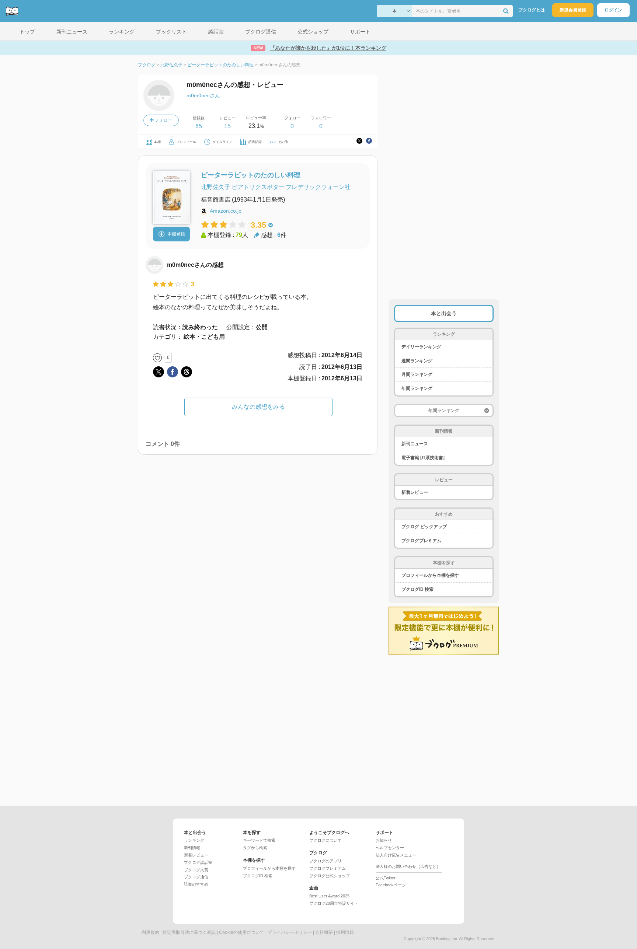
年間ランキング (416, 388)
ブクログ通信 (196, 877)
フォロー (162, 120)
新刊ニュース (414, 443)
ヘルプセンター (390, 847)
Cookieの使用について (241, 932)
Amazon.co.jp (225, 211)
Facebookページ (391, 885)
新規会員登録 (573, 10)
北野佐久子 (215, 187)
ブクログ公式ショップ (329, 875)
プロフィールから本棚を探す (430, 575)
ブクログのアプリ (325, 861)
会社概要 (324, 932)
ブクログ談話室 (198, 862)
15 (227, 126)
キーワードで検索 (259, 840)
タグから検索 (255, 847)
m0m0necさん (203, 95)
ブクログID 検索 (417, 589)
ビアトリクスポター (258, 187)
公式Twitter (386, 878)
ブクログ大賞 (196, 870)
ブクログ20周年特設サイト (333, 903)
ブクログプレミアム (421, 540)
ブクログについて (325, 840)
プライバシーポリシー (290, 932)
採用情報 (345, 932)
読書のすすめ (196, 884)
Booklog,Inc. (447, 938)
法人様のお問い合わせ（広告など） (408, 866)
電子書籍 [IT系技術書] (423, 457)
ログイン (613, 10)
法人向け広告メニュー (396, 855)
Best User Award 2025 (329, 896)
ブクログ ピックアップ (424, 526)
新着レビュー (414, 492)
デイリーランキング (421, 346)
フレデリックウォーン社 (318, 187)
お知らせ (384, 840)
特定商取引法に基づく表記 (189, 932)
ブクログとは (531, 10)
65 (198, 126)
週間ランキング (416, 360)
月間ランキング (416, 374)
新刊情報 (192, 847)
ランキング (194, 840)
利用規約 (150, 932)
